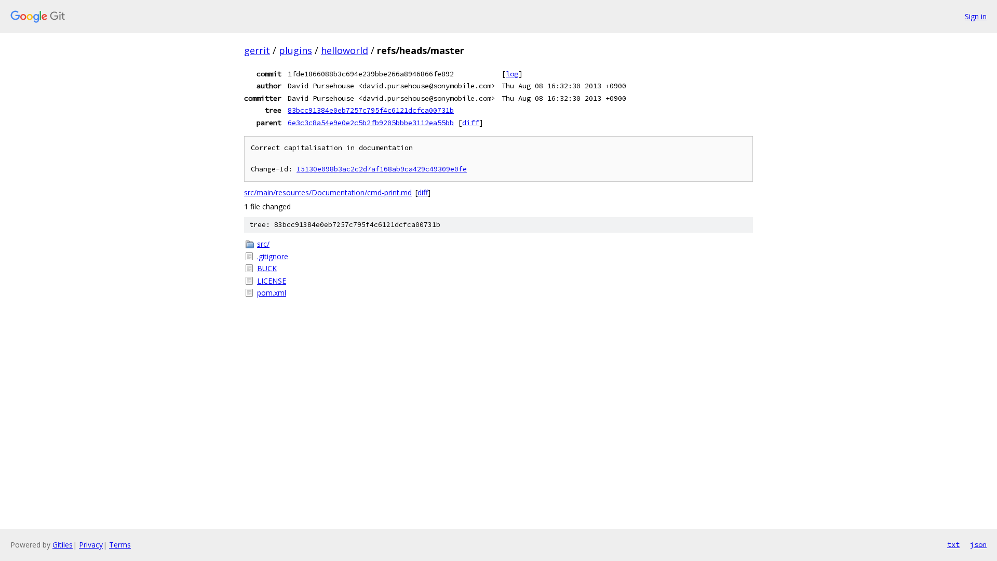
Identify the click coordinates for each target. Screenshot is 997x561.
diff (470, 122)
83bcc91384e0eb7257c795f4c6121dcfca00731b (371, 110)
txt (953, 544)
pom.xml (271, 293)
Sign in (976, 16)
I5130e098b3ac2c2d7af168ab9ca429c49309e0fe (382, 169)
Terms (120, 545)
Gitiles (62, 545)
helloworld (344, 50)
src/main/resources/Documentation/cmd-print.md (328, 192)
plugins (295, 50)
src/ (263, 244)
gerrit (257, 50)
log (512, 73)
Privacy (91, 545)
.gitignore (272, 256)
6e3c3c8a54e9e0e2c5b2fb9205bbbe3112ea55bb (371, 122)
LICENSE (271, 281)
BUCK (267, 268)
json (978, 544)
